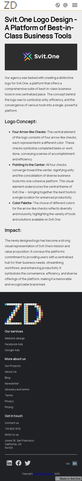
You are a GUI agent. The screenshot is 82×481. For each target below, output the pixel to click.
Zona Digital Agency (43, 473)
